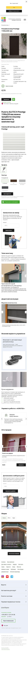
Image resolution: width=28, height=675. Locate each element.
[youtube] (7, 576)
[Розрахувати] (13, 99)
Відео (14, 517)
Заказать (21, 465)
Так (14, 7)
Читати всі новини (14, 553)
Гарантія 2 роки (9, 86)
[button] (26, 276)
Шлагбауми (5, 607)
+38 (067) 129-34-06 (16, 20)
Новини (4, 517)
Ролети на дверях (7, 453)
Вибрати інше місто (14, 11)
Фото (9, 517)
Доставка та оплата (6, 102)
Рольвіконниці (5, 25)
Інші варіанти (7, 193)
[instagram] (2, 576)
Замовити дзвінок (10, 491)
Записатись (8, 230)
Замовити (6, 99)
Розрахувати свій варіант (11, 202)
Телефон (4, 222)
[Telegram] (12, 576)
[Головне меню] (25, 19)
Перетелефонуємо (8, 620)
